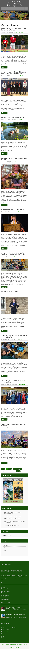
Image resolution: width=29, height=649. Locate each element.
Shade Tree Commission (5, 594)
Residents (21, 32)
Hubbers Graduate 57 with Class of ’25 (13, 209)
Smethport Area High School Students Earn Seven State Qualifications (13, 72)
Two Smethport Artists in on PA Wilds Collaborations (13, 381)
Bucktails (6, 547)
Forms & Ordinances (5, 595)
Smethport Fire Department (6, 590)
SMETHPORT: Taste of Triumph (11, 292)
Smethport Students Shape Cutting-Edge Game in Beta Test (14, 336)
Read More (4, 67)
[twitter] (2, 637)
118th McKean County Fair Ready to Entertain (13, 424)
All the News (3, 587)
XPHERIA (17, 647)
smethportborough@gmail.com (9, 631)
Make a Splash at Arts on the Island (12, 117)
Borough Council (4, 588)
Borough (6, 545)
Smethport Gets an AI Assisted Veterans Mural (13, 516)
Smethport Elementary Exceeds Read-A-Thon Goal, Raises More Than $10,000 (14, 253)
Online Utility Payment (5, 599)
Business (3, 592)
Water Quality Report (5, 596)
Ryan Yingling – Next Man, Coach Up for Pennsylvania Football (14, 29)
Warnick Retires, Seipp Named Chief (11, 525)
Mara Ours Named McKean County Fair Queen (14, 159)
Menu (3, 8)
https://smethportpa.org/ (8, 633)
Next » (19, 469)
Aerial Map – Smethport (5, 591)
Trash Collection (4, 598)
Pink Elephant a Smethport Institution (12, 518)
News (16, 32)
